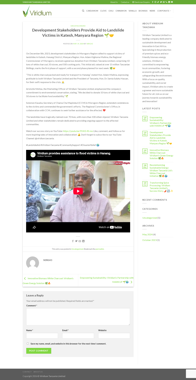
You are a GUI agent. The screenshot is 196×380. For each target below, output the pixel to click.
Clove (103, 11)
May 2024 (147, 234)
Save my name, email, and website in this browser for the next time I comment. (68, 343)
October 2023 (149, 240)
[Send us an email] (164, 2)
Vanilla (133, 11)
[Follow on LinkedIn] (169, 2)
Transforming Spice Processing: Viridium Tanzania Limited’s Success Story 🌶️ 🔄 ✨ (161, 186)
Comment (31, 305)
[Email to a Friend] (80, 241)
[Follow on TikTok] (158, 2)
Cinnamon (121, 11)
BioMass (143, 11)
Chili (110, 11)
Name (29, 330)
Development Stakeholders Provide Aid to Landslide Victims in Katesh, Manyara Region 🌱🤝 (161, 138)
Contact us (125, 2)
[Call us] (166, 2)
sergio (90, 44)
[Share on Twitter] (76, 241)
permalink (100, 249)
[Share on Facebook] (73, 241)
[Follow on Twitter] (161, 2)
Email (65, 330)
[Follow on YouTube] (172, 2)
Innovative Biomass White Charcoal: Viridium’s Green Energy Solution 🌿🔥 (161, 154)
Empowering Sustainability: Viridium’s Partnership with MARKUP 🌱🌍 (160, 121)
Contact (27, 372)
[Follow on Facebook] (153, 2)
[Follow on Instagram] (155, 2)
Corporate (163, 11)
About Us (114, 2)
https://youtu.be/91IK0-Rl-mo (78, 131)
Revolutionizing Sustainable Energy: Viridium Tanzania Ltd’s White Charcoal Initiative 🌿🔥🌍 (161, 170)
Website (102, 330)
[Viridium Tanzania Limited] (37, 11)
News (152, 11)
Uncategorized (78, 26)
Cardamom (92, 11)
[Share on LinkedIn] (83, 241)
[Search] (83, 11)
